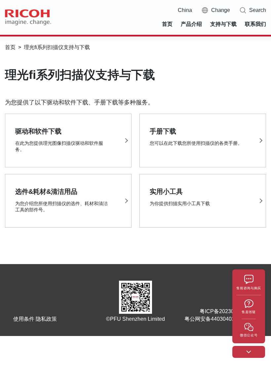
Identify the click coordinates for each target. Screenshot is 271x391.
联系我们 (255, 24)
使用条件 (23, 319)
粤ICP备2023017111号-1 (229, 311)
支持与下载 (223, 24)
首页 (167, 24)
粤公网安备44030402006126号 (221, 319)
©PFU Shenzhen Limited (135, 319)
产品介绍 (191, 24)
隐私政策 (46, 319)
